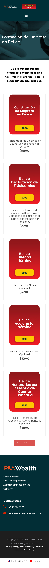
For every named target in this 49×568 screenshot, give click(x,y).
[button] (24, 443)
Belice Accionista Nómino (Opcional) (24, 353)
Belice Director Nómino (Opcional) (24, 286)
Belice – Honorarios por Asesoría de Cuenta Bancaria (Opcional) (24, 420)
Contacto (8, 488)
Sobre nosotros (11, 476)
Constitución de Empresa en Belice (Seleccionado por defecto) (24, 143)
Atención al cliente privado (16, 484)
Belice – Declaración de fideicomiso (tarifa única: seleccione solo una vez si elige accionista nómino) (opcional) (24, 216)
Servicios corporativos (14, 480)
